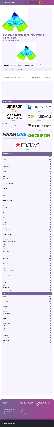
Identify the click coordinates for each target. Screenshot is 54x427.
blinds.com (27, 306)
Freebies (27, 222)
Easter (27, 195)
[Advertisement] (27, 90)
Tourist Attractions (27, 275)
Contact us (6, 413)
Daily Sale (27, 185)
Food (27, 219)
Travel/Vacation (27, 282)
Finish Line (27, 212)
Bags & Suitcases (27, 166)
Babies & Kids (27, 164)
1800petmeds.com (27, 323)
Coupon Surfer (27, 340)
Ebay (27, 198)
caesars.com (27, 299)
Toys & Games (27, 277)
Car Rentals (27, 178)
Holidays (27, 227)
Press (22, 409)
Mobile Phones (27, 251)
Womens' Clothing (27, 290)
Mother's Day (27, 253)
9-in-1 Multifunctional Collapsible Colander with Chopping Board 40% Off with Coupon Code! (14, 76)
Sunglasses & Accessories (27, 270)
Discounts (27, 193)
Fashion (27, 205)
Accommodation (27, 156)
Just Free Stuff (27, 337)
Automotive (27, 161)
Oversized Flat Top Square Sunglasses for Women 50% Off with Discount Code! (41, 76)
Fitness (27, 215)
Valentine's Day (27, 287)
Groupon (27, 224)
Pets (27, 263)
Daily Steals (27, 335)
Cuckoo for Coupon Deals (8, 2)
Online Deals (21, 69)
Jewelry (27, 236)
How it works (7, 411)
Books (27, 176)
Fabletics (27, 342)
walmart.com (27, 303)
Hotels (27, 231)
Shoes (25, 69)
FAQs (5, 406)
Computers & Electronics (27, 183)
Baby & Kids (15, 69)
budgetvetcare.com (27, 308)
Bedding (27, 173)
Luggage (27, 244)
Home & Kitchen (27, 229)
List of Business (24, 413)
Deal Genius (27, 188)
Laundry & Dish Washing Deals (27, 241)
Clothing (27, 181)
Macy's (27, 320)
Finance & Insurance (27, 210)
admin (18, 40)
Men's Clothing (27, 248)
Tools (27, 273)
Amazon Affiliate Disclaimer (27, 406)
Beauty (27, 171)
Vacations (27, 285)
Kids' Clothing (27, 239)
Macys (27, 246)
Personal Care (27, 261)
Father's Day (27, 207)
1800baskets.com (27, 313)
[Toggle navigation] (51, 2)
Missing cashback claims (9, 409)
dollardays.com (27, 301)
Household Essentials (27, 234)
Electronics (27, 202)
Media (22, 411)
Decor (27, 190)
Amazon (9, 69)
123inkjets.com (27, 318)
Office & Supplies (27, 256)
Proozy (27, 265)
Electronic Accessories (27, 200)
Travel (27, 280)
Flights (27, 217)
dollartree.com (27, 311)
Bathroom (27, 169)
